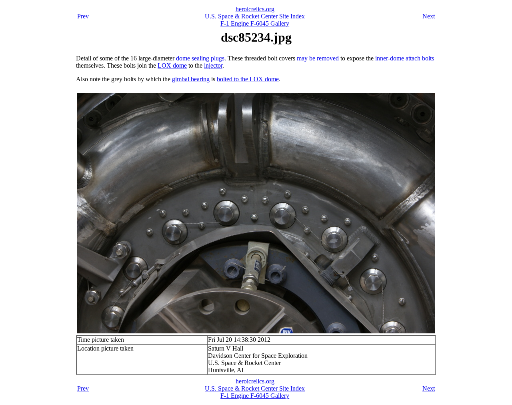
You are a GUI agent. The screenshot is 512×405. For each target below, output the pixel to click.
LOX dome (172, 65)
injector (213, 65)
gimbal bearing (191, 79)
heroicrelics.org (255, 9)
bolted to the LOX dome (248, 79)
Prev (83, 16)
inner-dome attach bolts (404, 58)
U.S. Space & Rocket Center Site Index (255, 16)
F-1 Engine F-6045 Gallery (254, 23)
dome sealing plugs (200, 58)
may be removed (318, 58)
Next (428, 16)
